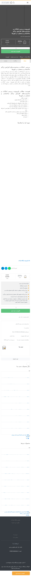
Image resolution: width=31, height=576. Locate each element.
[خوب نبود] (5, 317)
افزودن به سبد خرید (15, 51)
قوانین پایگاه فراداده (15, 520)
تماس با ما (15, 537)
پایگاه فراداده (27, 56)
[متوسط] (6, 317)
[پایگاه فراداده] (24, 2)
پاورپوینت (7, 56)
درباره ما (16, 534)
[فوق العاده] (9, 317)
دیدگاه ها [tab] (15, 60)
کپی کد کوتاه (15, 359)
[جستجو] (13, 3)
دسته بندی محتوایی (14, 56)
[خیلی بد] (4, 317)
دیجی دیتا (21, 347)
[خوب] (8, 317)
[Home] (15, 528)
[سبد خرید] (11, 3)
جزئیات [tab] (25, 60)
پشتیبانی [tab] (5, 60)
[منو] (27, 2)
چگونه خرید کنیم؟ (15, 522)
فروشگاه (21, 56)
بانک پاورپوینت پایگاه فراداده (24, 260)
